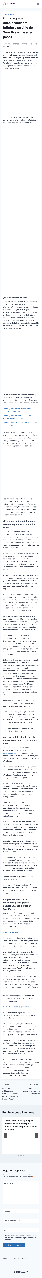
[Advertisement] (21, 94)
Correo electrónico (12, 1221)
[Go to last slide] (5, 1135)
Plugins (11, 14)
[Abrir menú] (38, 3)
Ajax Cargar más (11, 932)
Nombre (8, 1211)
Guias (5, 14)
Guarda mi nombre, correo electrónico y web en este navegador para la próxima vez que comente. (21, 1238)
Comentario (9, 1183)
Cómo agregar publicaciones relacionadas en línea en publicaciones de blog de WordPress (10, 1092)
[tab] (17, 1155)
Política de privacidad (11, 1258)
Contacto (25, 1258)
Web (6, 1230)
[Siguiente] (36, 1135)
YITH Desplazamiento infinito (17, 1007)
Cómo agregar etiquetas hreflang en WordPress (31, 1089)
